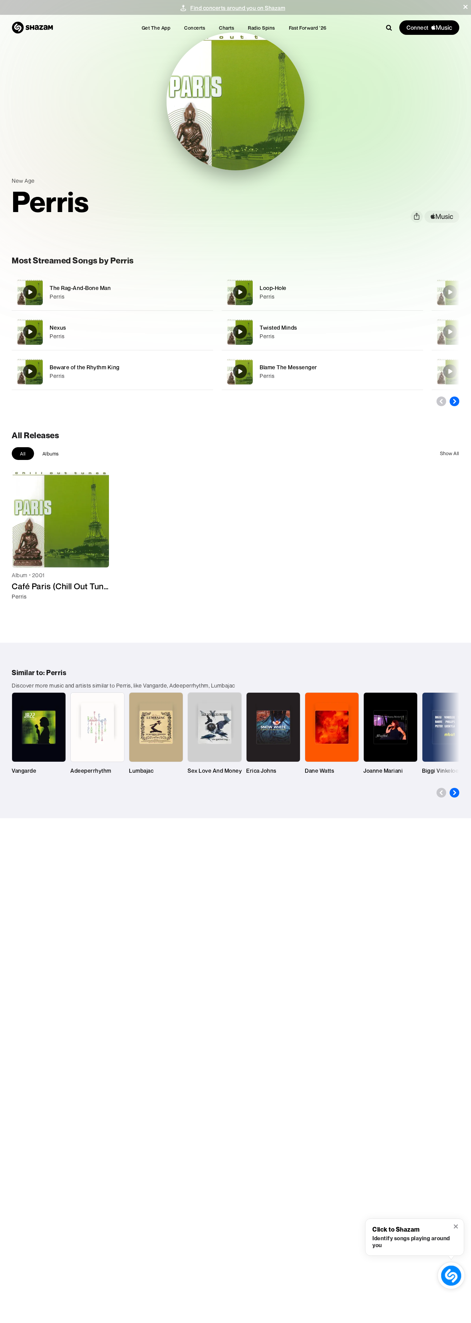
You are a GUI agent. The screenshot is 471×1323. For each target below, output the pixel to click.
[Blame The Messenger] (322, 371)
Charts (226, 28)
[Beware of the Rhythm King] (112, 371)
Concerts (194, 28)
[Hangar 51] (450, 332)
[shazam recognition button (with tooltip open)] (451, 1276)
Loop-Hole (273, 287)
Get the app (156, 28)
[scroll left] (441, 401)
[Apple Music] (24, 609)
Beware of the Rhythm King (85, 367)
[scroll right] (454, 401)
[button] (465, 6)
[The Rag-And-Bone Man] (112, 292)
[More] (203, 292)
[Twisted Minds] (322, 332)
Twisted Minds (278, 327)
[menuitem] (156, 28)
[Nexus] (112, 332)
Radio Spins (261, 28)
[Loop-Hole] (322, 292)
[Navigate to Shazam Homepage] (32, 27)
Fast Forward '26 (308, 28)
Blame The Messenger (288, 367)
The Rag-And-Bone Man (80, 287)
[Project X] (450, 371)
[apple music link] (441, 217)
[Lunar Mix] (450, 292)
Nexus (58, 327)
